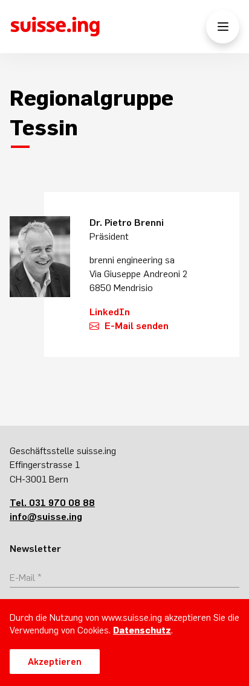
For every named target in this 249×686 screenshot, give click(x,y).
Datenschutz (142, 630)
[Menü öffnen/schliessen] (222, 26)
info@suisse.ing (46, 516)
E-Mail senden (137, 325)
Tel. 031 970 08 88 (52, 502)
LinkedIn (109, 311)
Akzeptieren (55, 661)
